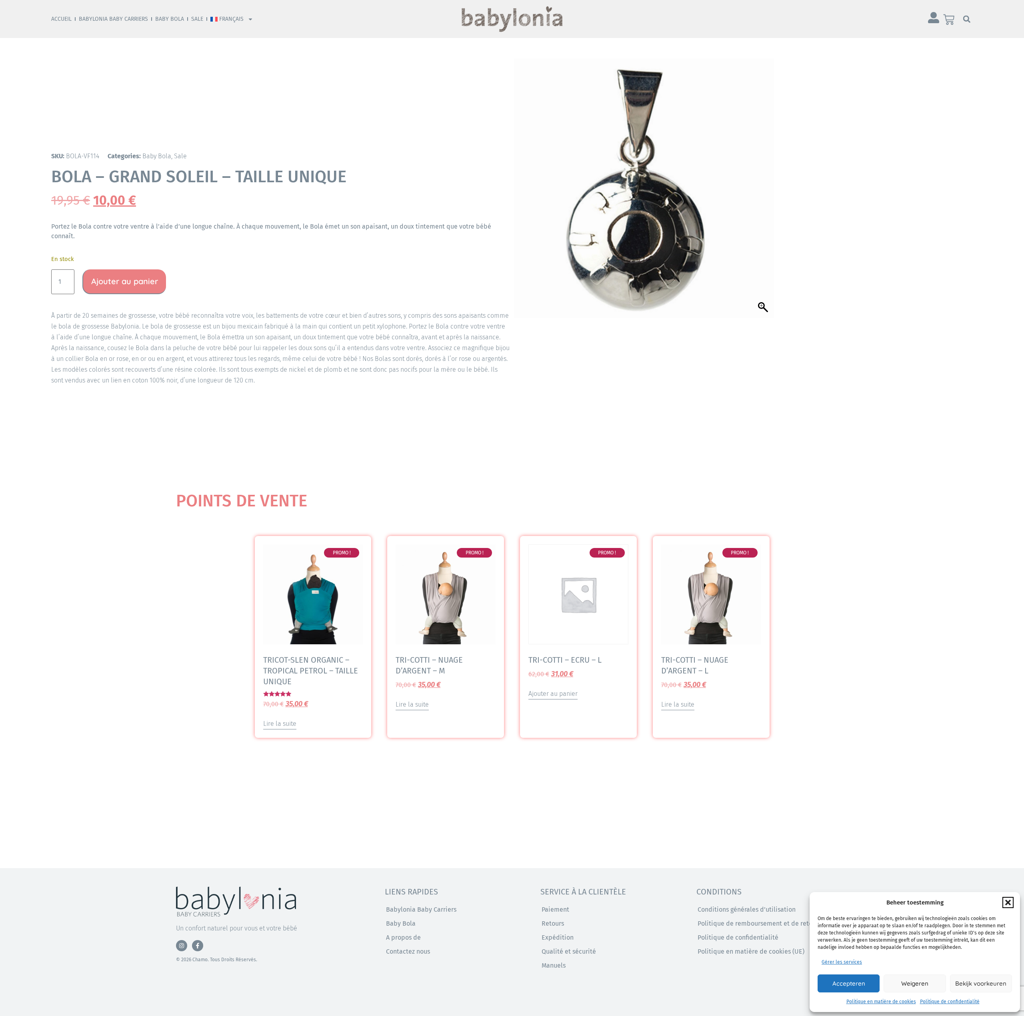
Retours (553, 923)
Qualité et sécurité (569, 951)
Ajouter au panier (124, 281)
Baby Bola (169, 19)
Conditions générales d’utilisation (747, 909)
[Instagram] (181, 945)
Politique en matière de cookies (881, 1001)
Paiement (555, 909)
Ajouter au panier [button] (553, 693)
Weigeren (914, 983)
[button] (1008, 902)
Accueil (61, 19)
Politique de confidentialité (950, 1001)
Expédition (558, 937)
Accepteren (848, 983)
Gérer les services (842, 962)
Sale (197, 19)
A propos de (403, 937)
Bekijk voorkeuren (980, 983)
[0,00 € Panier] (948, 19)
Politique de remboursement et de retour (758, 923)
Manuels (554, 965)
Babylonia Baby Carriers (113, 19)
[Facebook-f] (197, 945)
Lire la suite (279, 723)
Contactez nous (408, 951)
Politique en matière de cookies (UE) (751, 951)
